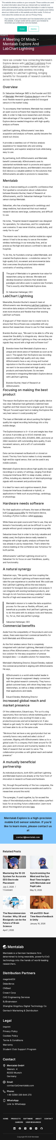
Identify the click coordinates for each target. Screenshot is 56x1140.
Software (28, 1119)
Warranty (8, 1044)
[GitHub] (42, 1128)
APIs (23, 513)
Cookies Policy (10, 1035)
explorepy (38, 516)
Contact (48, 1119)
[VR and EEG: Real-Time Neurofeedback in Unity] (41, 902)
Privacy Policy (10, 1031)
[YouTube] (36, 1128)
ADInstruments (11, 66)
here (33, 807)
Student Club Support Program (19, 1049)
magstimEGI (9, 979)
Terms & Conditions (13, 1040)
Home (5, 1119)
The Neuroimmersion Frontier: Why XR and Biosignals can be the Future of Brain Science (14, 920)
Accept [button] (22, 29)
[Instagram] (31, 1128)
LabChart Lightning (35, 63)
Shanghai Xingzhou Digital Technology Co (24, 1006)
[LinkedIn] (14, 1128)
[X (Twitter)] (25, 1128)
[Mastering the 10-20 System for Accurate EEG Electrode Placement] (14, 862)
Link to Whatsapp (16, 1104)
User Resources (33, 1122)
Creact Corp (9, 992)
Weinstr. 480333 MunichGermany (14, 1073)
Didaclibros (8, 983)
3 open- (10, 513)
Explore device (32, 96)
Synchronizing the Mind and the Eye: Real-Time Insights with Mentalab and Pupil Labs (40, 880)
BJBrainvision (10, 1001)
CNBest (7, 988)
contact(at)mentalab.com (20, 1085)
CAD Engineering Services (16, 997)
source (17, 513)
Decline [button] (34, 29)
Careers (19, 1122)
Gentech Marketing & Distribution (20, 1010)
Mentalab (10, 96)
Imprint (6, 1026)
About (38, 1119)
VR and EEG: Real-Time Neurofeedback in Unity (41, 916)
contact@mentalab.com (28, 837)
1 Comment (8, 890)
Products (16, 1119)
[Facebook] (20, 1128)
